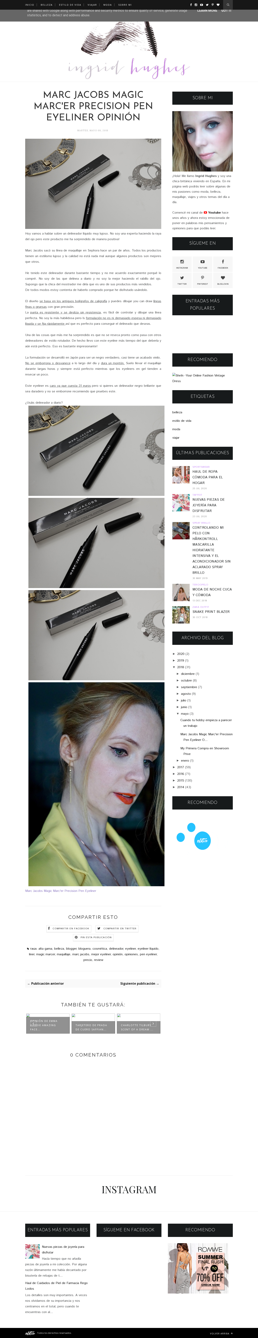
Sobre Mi (125, 4)
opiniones (131, 954)
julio (183, 700)
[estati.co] (30, 1332)
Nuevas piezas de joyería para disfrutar (208, 505)
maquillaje (63, 954)
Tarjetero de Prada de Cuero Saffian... (46, 1027)
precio (87, 960)
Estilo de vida (70, 4)
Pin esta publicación (96, 937)
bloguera (84, 948)
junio (184, 707)
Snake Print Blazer (211, 612)
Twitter (182, 284)
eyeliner (130, 948)
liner (31, 954)
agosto (186, 694)
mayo (185, 713)
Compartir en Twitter (120, 928)
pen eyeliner (148, 954)
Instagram (182, 268)
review (98, 960)
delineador (116, 948)
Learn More (207, 10)
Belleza (47, 4)
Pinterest (202, 284)
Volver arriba (220, 1333)
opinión (118, 954)
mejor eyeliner (101, 954)
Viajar (92, 4)
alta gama (45, 948)
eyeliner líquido (148, 948)
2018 (180, 667)
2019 (180, 660)
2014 (180, 787)
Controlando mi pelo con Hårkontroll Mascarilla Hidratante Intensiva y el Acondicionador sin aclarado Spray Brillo (211, 550)
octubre (186, 680)
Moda (107, 4)
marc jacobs (80, 954)
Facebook (223, 268)
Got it (226, 10)
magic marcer (45, 954)
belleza (59, 948)
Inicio (29, 4)
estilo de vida (181, 421)
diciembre (188, 674)
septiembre (189, 687)
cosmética (100, 948)
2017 (180, 767)
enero (185, 760)
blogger (71, 948)
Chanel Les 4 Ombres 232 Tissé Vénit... (137, 1027)
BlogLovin (223, 284)
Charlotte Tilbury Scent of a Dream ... (92, 1027)
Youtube (202, 268)
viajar (175, 437)
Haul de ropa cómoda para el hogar (207, 477)
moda (176, 429)
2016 (180, 774)
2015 (180, 780)
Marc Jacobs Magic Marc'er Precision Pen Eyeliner (60, 891)
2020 (180, 654)
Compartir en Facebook (71, 928)
